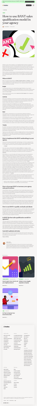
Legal (15, 400)
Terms (8, 400)
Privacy (5, 400)
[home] (5, 5)
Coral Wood (7, 26)
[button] (33, 5)
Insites (18, 181)
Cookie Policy (11, 400)
